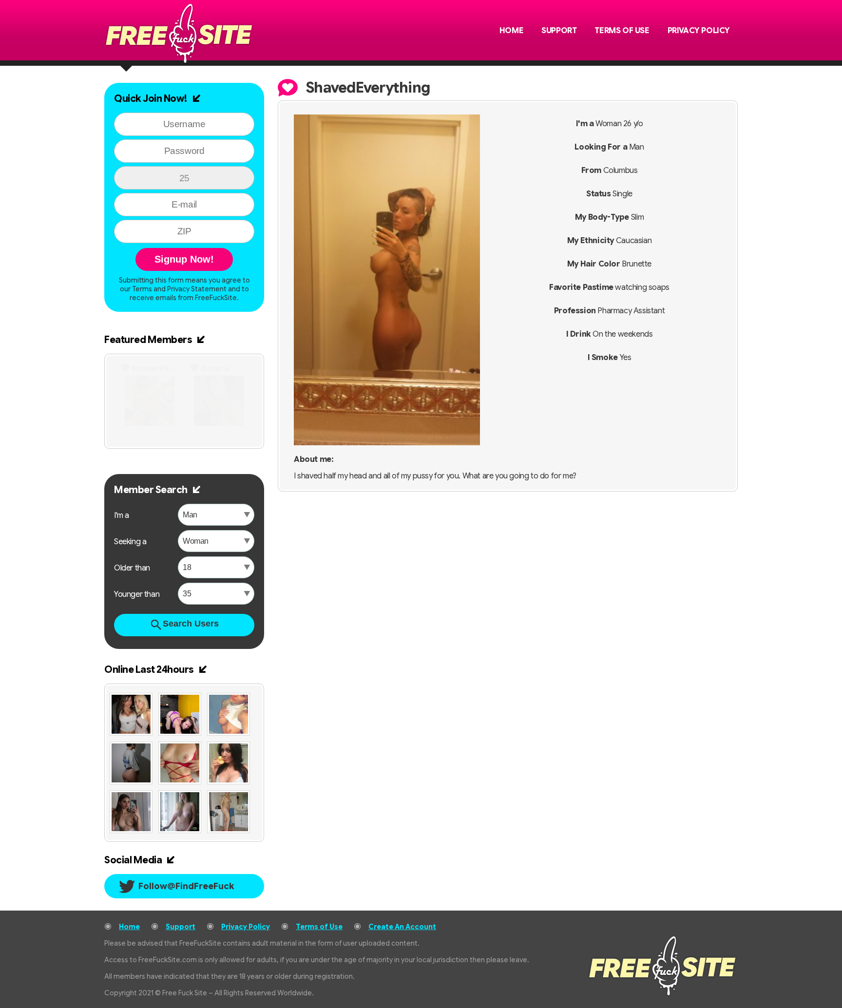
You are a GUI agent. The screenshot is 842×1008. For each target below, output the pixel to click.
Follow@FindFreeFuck (186, 886)
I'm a (121, 515)
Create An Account (402, 926)
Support (558, 31)
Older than (132, 568)
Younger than (136, 594)
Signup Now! (184, 259)
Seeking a (130, 542)
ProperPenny (155, 369)
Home (511, 31)
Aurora (215, 369)
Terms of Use (621, 31)
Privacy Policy (699, 31)
